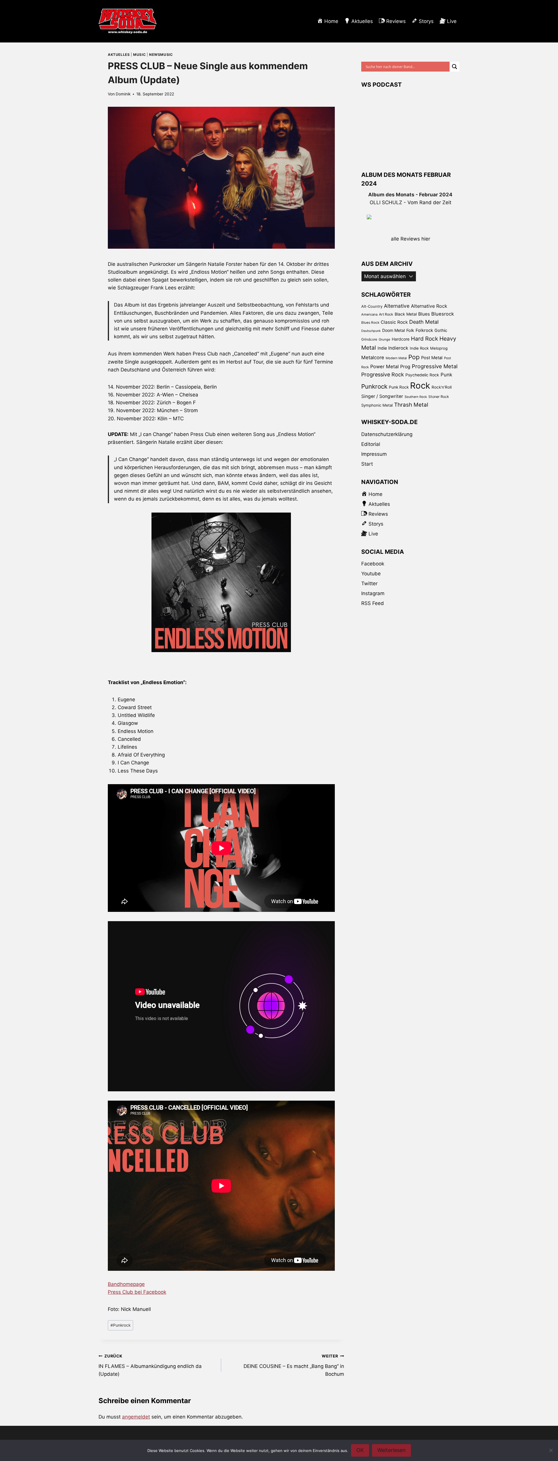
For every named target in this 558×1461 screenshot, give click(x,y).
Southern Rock (416, 397)
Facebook (372, 564)
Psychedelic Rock (422, 375)
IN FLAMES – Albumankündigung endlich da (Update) (150, 1365)
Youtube (371, 573)
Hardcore (400, 339)
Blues (424, 314)
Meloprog (439, 348)
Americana (369, 314)
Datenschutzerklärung (386, 434)
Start (367, 464)
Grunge (384, 339)
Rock (420, 385)
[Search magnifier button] (454, 67)
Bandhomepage (126, 1284)
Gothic (440, 330)
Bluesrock (442, 314)
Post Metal (432, 357)
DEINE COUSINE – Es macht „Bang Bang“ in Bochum (294, 1365)
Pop (414, 357)
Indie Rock (419, 348)
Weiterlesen (391, 1450)
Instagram (372, 593)
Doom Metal (393, 330)
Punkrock (120, 1325)
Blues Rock (370, 323)
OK (360, 1450)
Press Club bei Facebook (137, 1292)
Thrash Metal (411, 404)
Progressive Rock (382, 374)
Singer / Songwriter (382, 396)
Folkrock (424, 330)
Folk (410, 330)
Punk (446, 375)
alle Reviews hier (410, 239)
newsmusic (161, 54)
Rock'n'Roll (442, 387)
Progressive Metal (434, 366)
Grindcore (369, 339)
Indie (382, 348)
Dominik (123, 94)
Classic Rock (394, 322)
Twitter (369, 583)
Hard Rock (424, 338)
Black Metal (406, 314)
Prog (405, 366)
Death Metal (424, 322)
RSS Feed (372, 603)
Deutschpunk (371, 331)
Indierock (398, 348)
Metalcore (372, 357)
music (139, 54)
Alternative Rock (429, 306)
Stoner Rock (438, 396)
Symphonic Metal (377, 405)
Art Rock (386, 314)
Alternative (396, 306)
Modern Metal (396, 358)
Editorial (370, 444)
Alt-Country (371, 306)
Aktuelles (119, 54)
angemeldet (136, 1417)
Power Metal (384, 366)
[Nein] (551, 1450)
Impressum (374, 454)
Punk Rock (399, 387)
